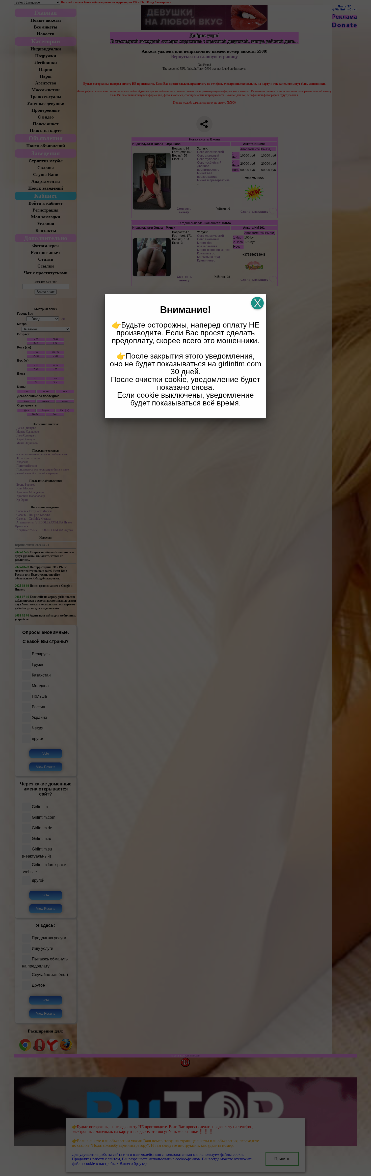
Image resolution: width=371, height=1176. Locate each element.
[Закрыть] (257, 303)
